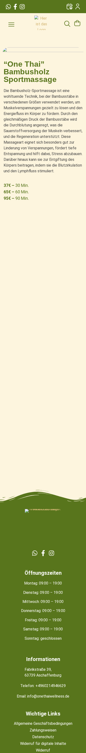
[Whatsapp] (8, 7)
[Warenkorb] (77, 22)
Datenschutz (43, 737)
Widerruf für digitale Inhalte (43, 743)
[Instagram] (22, 7)
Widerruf (43, 750)
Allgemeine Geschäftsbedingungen (43, 723)
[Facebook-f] (15, 7)
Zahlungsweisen (43, 730)
